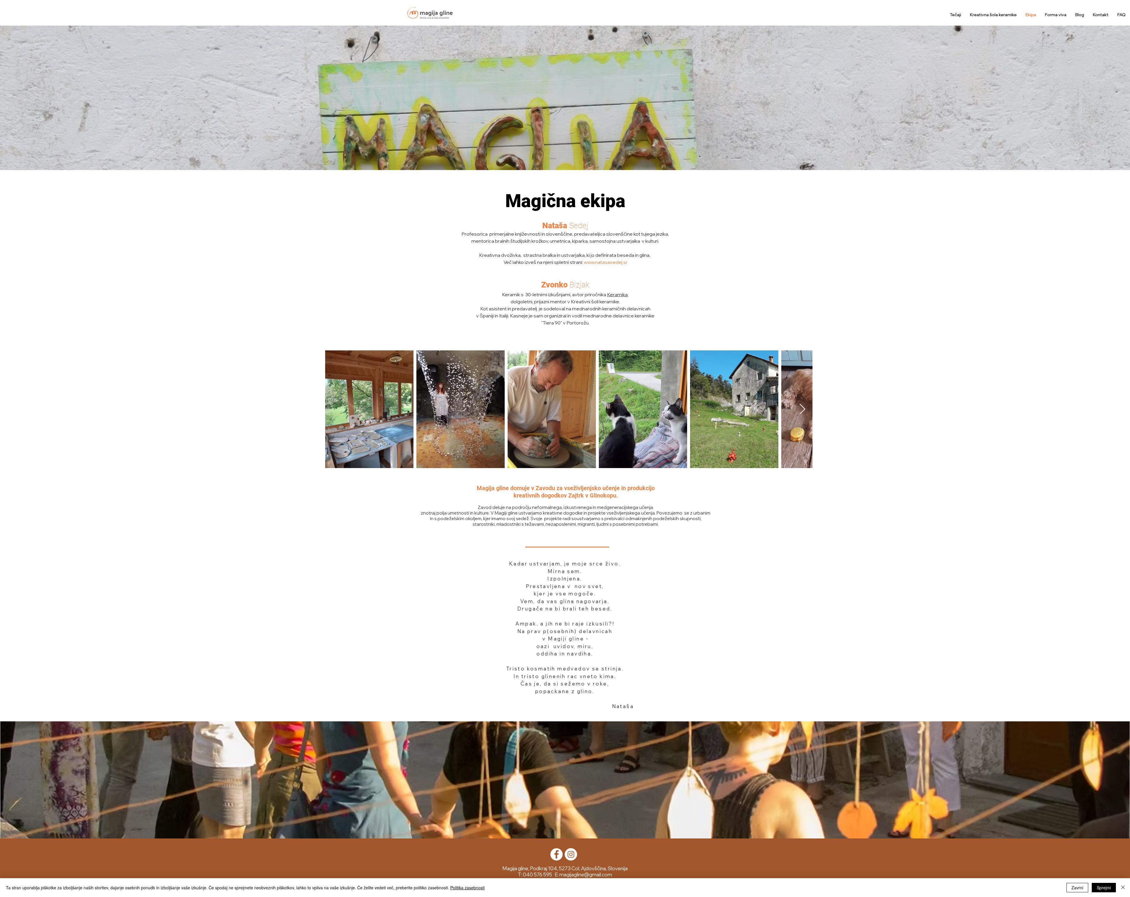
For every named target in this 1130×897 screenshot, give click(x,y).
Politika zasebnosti (467, 888)
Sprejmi (1104, 888)
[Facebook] (556, 854)
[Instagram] (571, 854)
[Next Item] (802, 409)
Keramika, (618, 294)
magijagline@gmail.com (585, 874)
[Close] (1122, 887)
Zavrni (1077, 888)
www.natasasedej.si (605, 262)
